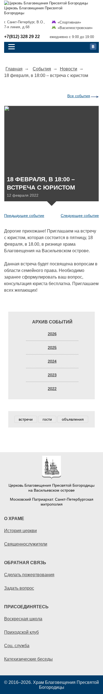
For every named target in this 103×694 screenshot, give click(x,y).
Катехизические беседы (28, 658)
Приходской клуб (21, 632)
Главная (14, 68)
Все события (78, 96)
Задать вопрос (19, 588)
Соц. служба (16, 645)
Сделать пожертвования (29, 574)
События (42, 68)
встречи (26, 419)
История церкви (20, 530)
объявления (73, 419)
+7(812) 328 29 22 (22, 36)
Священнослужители (25, 543)
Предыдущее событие (24, 215)
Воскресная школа (23, 618)
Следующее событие (80, 215)
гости (47, 419)
